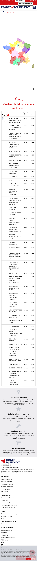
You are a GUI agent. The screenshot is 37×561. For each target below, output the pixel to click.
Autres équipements (7, 484)
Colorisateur (4, 524)
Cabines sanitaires (6, 479)
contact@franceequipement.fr (11, 467)
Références (4, 535)
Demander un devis (25, 4)
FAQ (2, 542)
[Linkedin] (2, 545)
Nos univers (4, 491)
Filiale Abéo (4, 540)
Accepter (28, 559)
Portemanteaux (5, 489)
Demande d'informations (8, 498)
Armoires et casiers (7, 481)
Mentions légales (6, 503)
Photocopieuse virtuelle (8, 507)
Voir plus (33, 559)
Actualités (4, 532)
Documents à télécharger (8, 521)
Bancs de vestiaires (7, 486)
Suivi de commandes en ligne (10, 514)
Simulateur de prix (6, 516)
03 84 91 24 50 (6, 465)
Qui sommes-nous (6, 530)
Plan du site (4, 500)
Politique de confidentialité (9, 505)
